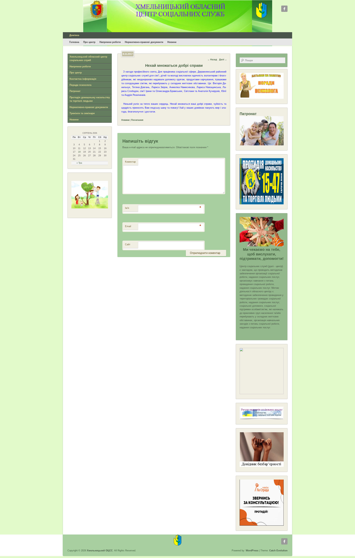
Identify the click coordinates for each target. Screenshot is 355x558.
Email (128, 226)
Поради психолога (80, 85)
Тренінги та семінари (82, 113)
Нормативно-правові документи (144, 42)
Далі (223, 59)
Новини (171, 42)
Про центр (89, 42)
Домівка (74, 35)
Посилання (137, 120)
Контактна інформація (83, 78)
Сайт (127, 244)
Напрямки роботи (110, 42)
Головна (74, 42)
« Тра (79, 163)
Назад (212, 59)
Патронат (75, 91)
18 (79, 152)
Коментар (130, 161)
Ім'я (127, 208)
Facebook (284, 9)
